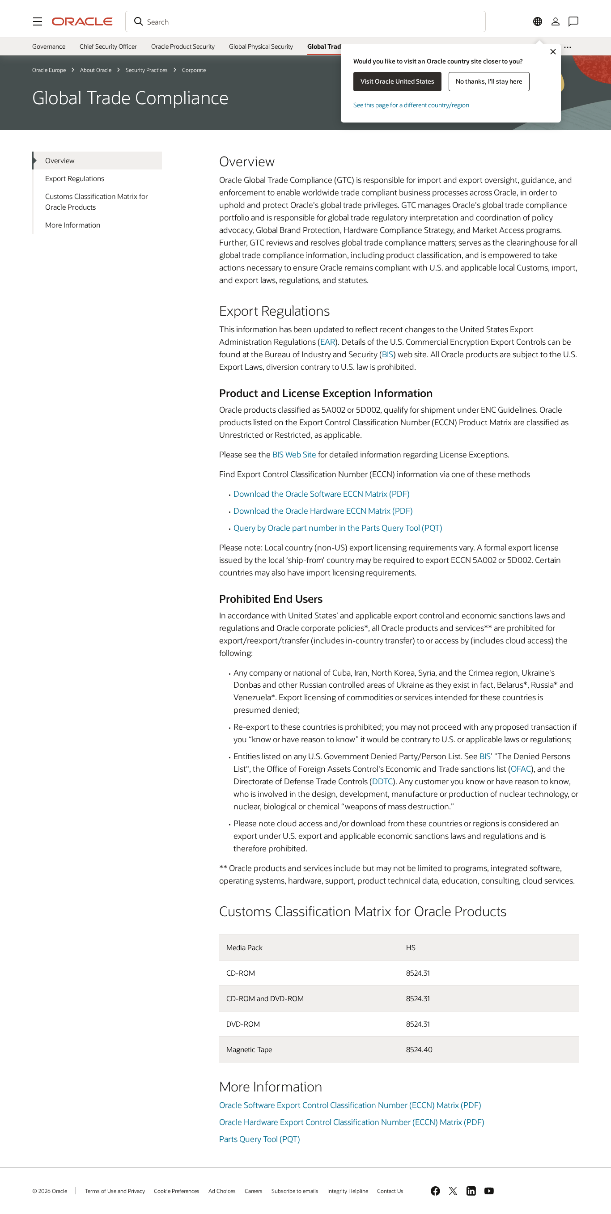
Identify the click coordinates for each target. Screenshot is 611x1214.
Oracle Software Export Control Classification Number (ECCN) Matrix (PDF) (350, 1105)
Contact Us (390, 1190)
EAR (327, 341)
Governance (48, 46)
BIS (387, 354)
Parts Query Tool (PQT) (259, 1139)
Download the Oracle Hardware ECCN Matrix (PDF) (323, 510)
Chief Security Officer (108, 46)
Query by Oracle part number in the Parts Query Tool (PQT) (337, 527)
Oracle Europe (49, 69)
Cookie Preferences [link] (176, 1190)
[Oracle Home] (82, 21)
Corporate (194, 69)
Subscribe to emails (295, 1190)
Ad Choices (222, 1190)
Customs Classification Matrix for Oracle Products (96, 201)
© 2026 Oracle (49, 1190)
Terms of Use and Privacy (115, 1190)
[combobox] (305, 21)
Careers (254, 1190)
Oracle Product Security (183, 46)
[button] (37, 21)
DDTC (382, 781)
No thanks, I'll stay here (489, 81)
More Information (72, 224)
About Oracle (95, 69)
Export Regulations (74, 178)
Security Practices (147, 69)
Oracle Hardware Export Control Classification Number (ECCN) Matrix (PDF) (351, 1122)
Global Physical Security (261, 46)
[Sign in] (555, 21)
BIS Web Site (294, 454)
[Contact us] (573, 21)
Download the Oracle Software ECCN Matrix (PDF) (321, 493)
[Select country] (537, 21)
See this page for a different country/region (411, 105)
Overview (60, 160)
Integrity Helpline (347, 1190)
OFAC (521, 768)
